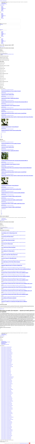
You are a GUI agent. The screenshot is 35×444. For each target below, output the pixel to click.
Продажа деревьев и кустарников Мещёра (6, 428)
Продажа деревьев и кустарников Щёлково (6, 358)
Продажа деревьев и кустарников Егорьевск (6, 374)
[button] (17, 37)
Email (0, 224)
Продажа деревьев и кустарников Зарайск (6, 390)
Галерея (2, 16)
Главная (2, 13)
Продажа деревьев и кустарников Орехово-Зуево (7, 364)
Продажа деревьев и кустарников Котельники (6, 403)
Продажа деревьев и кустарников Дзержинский (7, 383)
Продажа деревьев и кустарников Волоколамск (6, 398)
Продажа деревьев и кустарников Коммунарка (6, 422)
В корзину (4, 92)
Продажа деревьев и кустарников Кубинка (6, 411)
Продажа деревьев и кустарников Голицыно (6, 382)
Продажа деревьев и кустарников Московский (6, 412)
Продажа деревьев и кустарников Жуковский (6, 360)
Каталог (2, 7)
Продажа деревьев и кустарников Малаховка (6, 427)
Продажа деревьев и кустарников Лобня (6, 372)
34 (1, 213)
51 (1, 136)
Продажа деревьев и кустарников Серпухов (6, 357)
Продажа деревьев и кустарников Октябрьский (6, 429)
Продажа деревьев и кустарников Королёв (6, 350)
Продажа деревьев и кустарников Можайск (6, 396)
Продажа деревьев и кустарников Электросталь (6, 352)
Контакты (2, 36)
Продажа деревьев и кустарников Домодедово (6, 359)
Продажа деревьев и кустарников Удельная (6, 434)
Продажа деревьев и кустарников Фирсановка (6, 435)
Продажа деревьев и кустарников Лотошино (6, 426)
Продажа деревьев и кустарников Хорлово (6, 436)
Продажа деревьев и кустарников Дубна (6, 373)
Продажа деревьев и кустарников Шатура (6, 437)
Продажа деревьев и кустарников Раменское (6, 365)
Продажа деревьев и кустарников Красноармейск (7, 389)
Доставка (2, 33)
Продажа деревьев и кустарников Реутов (6, 367)
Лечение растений (3, 8)
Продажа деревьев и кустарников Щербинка (6, 391)
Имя (0, 49)
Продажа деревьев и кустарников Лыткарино (6, 380)
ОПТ (2, 10)
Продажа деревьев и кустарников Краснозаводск (7, 405)
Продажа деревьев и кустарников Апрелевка (6, 404)
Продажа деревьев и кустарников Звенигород (6, 397)
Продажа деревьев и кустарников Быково (6, 414)
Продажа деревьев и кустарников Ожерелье (6, 406)
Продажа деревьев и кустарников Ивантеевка (6, 381)
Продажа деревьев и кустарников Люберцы (6, 351)
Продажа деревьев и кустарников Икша (6, 420)
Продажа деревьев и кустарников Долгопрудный (7, 366)
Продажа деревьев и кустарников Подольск (6, 349)
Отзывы (2, 9)
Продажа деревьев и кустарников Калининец (6, 421)
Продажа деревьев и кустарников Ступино (6, 375)
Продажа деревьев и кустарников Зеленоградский (7, 419)
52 (1, 137)
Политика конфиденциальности (3, 53)
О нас (2, 6)
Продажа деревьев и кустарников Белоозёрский (7, 413)
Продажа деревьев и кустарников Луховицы (6, 388)
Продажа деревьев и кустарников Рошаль (6, 395)
